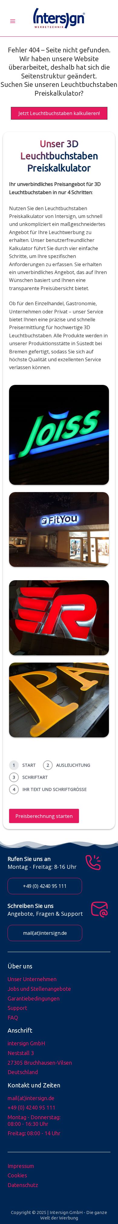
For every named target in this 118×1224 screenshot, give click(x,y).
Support (17, 1008)
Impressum (21, 1166)
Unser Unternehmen (32, 979)
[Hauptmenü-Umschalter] (12, 21)
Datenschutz (23, 1185)
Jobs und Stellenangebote (39, 989)
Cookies (17, 1175)
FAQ (13, 1017)
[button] (59, 113)
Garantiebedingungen (34, 998)
